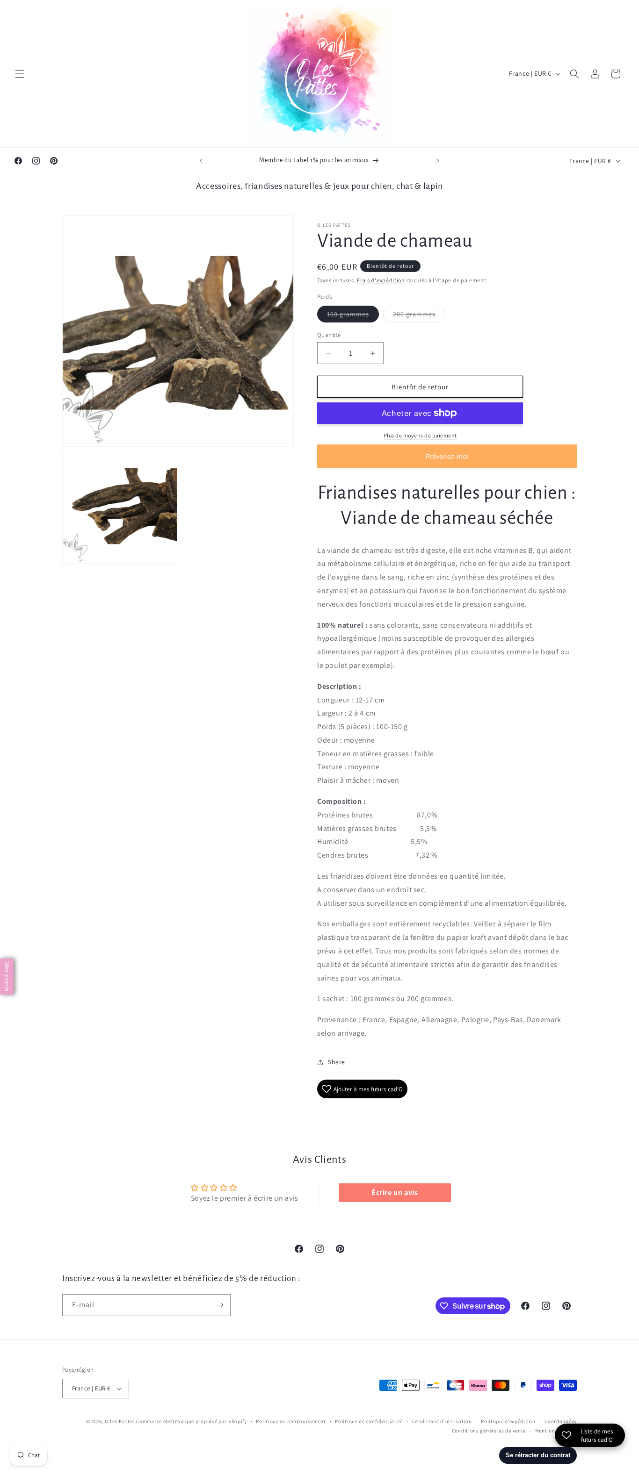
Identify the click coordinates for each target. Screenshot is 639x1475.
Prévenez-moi (447, 456)
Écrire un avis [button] (394, 1192)
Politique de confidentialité (369, 1421)
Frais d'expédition (381, 280)
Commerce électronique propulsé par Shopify (191, 1421)
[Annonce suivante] (438, 161)
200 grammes (419, 315)
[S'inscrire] (220, 1305)
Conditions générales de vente (489, 1430)
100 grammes (353, 315)
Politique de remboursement (291, 1421)
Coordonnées (561, 1421)
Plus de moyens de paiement (420, 435)
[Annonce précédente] (201, 161)
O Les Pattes (120, 1421)
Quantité (329, 335)
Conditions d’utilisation (442, 1421)
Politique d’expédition (508, 1421)
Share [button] (336, 1062)
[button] (19, 74)
